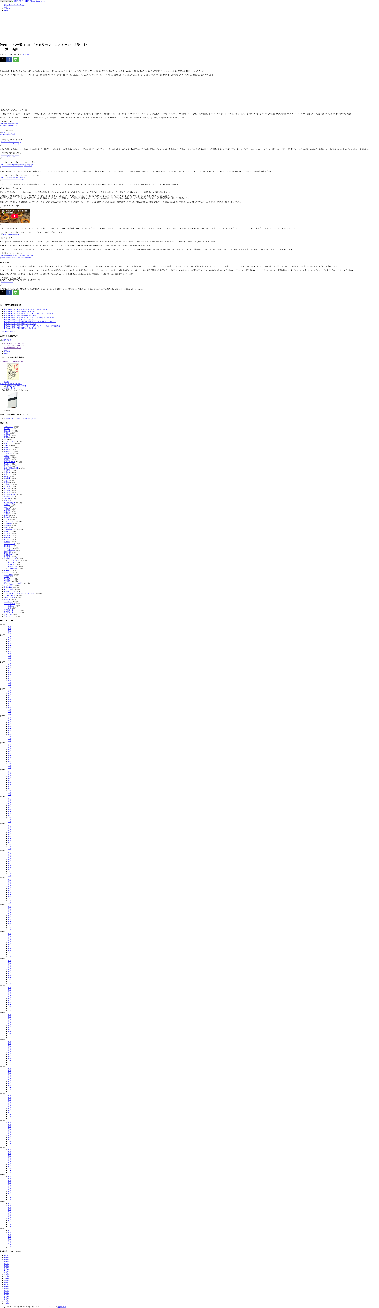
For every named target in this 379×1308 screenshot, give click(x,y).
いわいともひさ (9, 544)
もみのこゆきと (9, 503)
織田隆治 (7, 533)
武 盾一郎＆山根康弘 (11, 468)
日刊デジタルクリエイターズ (34, 1)
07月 (9, 649)
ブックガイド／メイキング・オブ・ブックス (20, 593)
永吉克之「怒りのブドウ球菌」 (11, 384)
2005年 (6, 1289)
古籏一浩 (7, 431)
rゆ (5, 439)
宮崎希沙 (7, 531)
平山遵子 (7, 535)
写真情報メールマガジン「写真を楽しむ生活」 (20, 418)
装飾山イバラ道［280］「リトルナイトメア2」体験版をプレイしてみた (29, 317)
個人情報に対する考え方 (12, 348)
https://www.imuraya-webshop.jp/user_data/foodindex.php (17, 255)
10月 (9, 656)
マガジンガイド (9, 595)
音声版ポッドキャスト (12, 610)
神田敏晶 (7, 429)
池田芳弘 (7, 570)
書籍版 (6, 388)
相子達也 (7, 486)
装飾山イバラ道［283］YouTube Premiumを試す (20, 311)
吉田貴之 (7, 546)
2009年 (6, 1280)
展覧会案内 (8, 587)
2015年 (6, 1268)
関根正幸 (7, 556)
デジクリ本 (8, 614)
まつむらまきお (9, 441)
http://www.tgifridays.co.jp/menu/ (10, 155)
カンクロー (8, 548)
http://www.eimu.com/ (7, 282)
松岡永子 (11, 564)
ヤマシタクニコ (9, 462)
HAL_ (6, 480)
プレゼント (8, 602)
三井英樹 (7, 435)
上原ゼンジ (8, 454)
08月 (9, 651)
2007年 (6, 1284)
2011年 (6, 1276)
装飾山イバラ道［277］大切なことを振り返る (20, 324)
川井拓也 (7, 509)
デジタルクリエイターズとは (14, 5)
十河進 (6, 456)
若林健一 (7, 537)
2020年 (6, 1257)
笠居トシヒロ (8, 443)
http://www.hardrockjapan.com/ (9, 123)
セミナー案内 (8, 589)
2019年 (6, 1259)
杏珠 (5, 500)
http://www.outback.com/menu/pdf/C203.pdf (13, 177)
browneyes (7, 525)
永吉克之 (7, 449)
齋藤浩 (6, 482)
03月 (9, 631)
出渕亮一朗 (8, 523)
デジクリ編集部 (9, 604)
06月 (9, 647)
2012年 (6, 1274)
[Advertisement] (59, 27)
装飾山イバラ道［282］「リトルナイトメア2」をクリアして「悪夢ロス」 (30, 313)
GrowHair (7, 458)
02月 (9, 629)
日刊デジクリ (8, 616)
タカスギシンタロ (14, 560)
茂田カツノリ (8, 451)
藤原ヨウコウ (8, 554)
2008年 (6, 1282)
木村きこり (8, 573)
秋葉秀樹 (7, 513)
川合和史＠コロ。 (10, 529)
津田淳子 (7, 490)
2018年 (6, 1262)
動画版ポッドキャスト (12, 612)
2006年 (6, 1286)
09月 (9, 654)
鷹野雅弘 (7, 460)
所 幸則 (7, 492)
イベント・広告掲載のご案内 (14, 346)
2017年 (6, 1264)
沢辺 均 (6, 519)
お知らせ (11, 606)
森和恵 (6, 515)
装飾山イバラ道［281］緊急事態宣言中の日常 (20, 315)
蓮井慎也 (7, 511)
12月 (9, 660)
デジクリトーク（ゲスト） (13, 583)
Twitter (6, 10)
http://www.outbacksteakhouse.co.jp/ (11, 142)
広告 (9, 608)
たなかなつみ (12, 568)
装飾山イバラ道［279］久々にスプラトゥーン (20, 320)
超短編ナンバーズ (10, 558)
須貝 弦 (7, 474)
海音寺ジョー (12, 566)
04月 (9, 633)
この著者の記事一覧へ (8, 332)
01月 (9, 627)
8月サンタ (7, 466)
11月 (9, 658)
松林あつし (8, 484)
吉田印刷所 (62, 1307)
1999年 (6, 1301)
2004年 (6, 1291)
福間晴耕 (7, 542)
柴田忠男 (7, 579)
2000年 (6, 1299)
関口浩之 (7, 540)
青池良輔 (7, 472)
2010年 (6, 1278)
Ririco (6, 527)
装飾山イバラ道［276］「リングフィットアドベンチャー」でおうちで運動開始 (32, 326)
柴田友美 (11, 562)
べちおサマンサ (9, 494)
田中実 (6, 577)
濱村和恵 (7, 581)
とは (14, 343)
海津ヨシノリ (8, 447)
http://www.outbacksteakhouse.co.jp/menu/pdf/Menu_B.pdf (17, 164)
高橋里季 (7, 478)
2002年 (6, 1295)
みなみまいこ (8, 575)
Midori (6, 476)
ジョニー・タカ (9, 521)
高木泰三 (7, 505)
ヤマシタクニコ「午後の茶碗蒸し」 (12, 361)
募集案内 (7, 599)
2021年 (6, 1255)
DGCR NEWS (8, 427)
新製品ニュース (9, 591)
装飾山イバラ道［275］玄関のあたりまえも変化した (22, 328)
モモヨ (6, 433)
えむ (5, 507)
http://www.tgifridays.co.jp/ (8, 132)
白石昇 (6, 464)
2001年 (6, 1297)
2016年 (6, 1266)
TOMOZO (7, 552)
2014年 (6, 1270)
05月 (9, 645)
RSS (5, 7)
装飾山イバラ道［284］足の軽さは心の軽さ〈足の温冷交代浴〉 (26, 309)
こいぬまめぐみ (9, 550)
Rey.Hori (7, 499)
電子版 (6, 382)
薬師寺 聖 (7, 517)
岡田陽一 (7, 497)
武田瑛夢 (7, 488)
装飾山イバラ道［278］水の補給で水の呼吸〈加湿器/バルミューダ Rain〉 (30, 322)
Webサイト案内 (9, 597)
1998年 (6, 1303)
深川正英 (7, 470)
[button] (3, 59)
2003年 (6, 1293)
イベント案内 (8, 585)
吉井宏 (6, 445)
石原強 (6, 437)
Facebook (7, 8)
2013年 (6, 1272)
